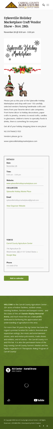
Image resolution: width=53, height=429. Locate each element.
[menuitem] (42, 5)
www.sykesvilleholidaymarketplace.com (22, 183)
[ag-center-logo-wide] (22, 5)
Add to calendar (16, 278)
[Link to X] (40, 426)
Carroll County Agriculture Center (19, 243)
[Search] (42, 5)
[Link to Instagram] (47, 426)
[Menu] (47, 5)
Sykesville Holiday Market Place (19, 191)
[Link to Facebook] (43, 426)
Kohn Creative (36, 423)
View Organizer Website (16, 206)
